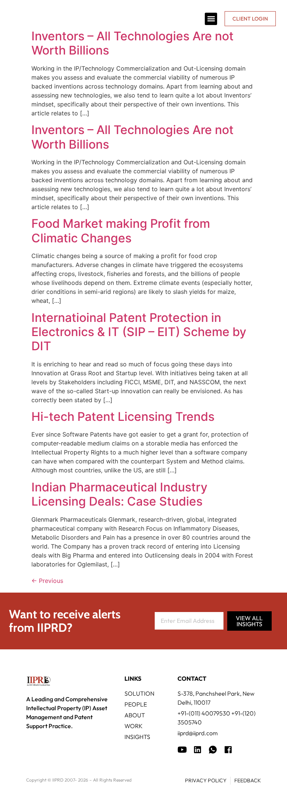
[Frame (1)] (197, 749)
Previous (47, 580)
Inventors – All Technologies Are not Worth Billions (132, 43)
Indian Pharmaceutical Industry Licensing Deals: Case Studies (119, 494)
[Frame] (212, 749)
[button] (211, 19)
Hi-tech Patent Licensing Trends (123, 416)
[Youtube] (182, 749)
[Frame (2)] (228, 749)
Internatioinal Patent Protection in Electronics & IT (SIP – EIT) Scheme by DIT (138, 332)
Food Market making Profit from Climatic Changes (120, 230)
